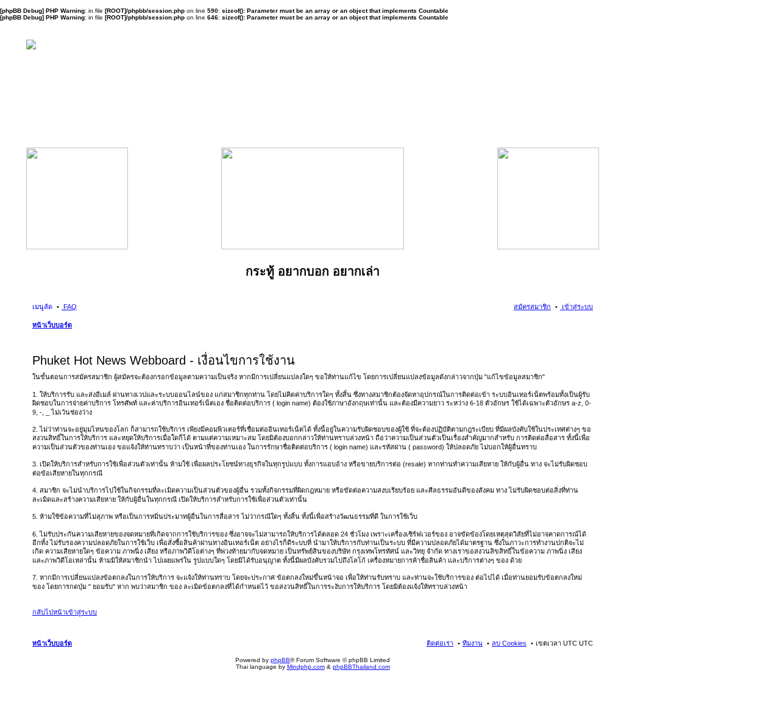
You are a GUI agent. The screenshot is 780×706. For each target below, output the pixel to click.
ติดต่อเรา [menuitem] (440, 643)
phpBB (280, 660)
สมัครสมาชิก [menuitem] (532, 306)
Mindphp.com (306, 666)
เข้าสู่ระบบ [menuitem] (576, 306)
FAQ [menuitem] (69, 306)
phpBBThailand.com (361, 666)
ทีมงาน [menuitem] (473, 643)
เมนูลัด (42, 306)
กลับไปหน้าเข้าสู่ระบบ (64, 612)
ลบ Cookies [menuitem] (509, 643)
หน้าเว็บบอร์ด (52, 325)
